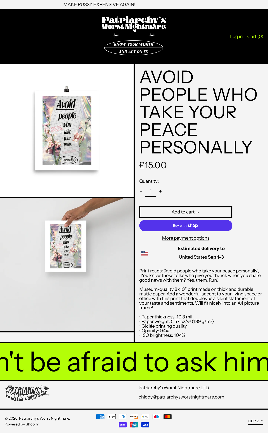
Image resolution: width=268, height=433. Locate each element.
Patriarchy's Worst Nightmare (44, 418)
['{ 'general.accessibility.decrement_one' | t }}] (141, 191)
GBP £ (253, 421)
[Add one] (160, 191)
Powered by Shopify (22, 424)
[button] (255, 36)
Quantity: (149, 181)
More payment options (185, 238)
